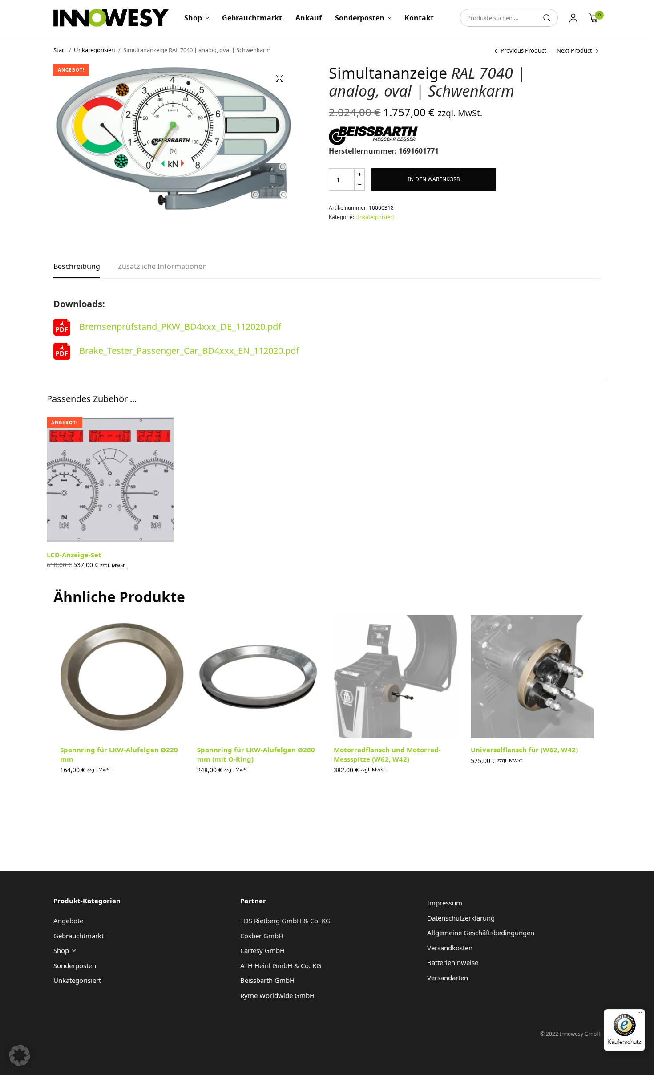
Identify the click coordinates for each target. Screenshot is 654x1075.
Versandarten (447, 977)
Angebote (68, 920)
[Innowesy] (111, 18)
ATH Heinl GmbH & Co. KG (280, 965)
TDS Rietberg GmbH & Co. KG (285, 920)
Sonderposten (359, 18)
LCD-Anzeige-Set (74, 554)
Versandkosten (449, 947)
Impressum (444, 902)
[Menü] (639, 1014)
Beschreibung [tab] (76, 267)
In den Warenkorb (434, 179)
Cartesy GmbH (262, 950)
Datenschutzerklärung (461, 917)
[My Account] (573, 17)
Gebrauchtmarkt (252, 18)
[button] (279, 78)
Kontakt (419, 18)
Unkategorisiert (95, 50)
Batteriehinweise (452, 962)
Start (59, 50)
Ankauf (308, 18)
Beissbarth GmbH (267, 980)
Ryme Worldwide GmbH (277, 995)
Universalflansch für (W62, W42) (524, 749)
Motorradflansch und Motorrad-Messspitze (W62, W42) (387, 754)
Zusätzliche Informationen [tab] (162, 267)
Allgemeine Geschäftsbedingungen (480, 932)
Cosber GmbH (261, 935)
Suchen (547, 18)
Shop (193, 18)
